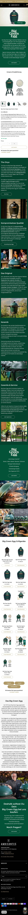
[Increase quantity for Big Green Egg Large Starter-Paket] (14, 143)
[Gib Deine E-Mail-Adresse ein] (25, 876)
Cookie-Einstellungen (13, 909)
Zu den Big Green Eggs (9, 244)
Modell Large (20, 22)
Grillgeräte (9, 683)
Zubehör (19, 683)
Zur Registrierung (5, 891)
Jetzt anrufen (14, 831)
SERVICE (4, 863)
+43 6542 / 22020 (7, 852)
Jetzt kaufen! (14, 62)
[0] (26, 5)
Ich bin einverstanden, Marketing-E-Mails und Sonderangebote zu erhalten (11, 880)
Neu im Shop (24, 1)
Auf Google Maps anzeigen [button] (7, 856)
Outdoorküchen (14, 686)
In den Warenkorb (20, 565)
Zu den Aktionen (13, 1)
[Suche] (24, 5)
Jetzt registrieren (8, 417)
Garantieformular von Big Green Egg (10, 409)
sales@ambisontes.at (9, 853)
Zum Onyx (6, 194)
